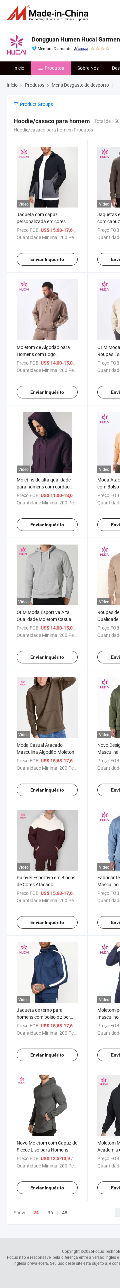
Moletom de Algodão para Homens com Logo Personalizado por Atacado (45, 354)
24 (36, 1212)
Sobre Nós (88, 68)
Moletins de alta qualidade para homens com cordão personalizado (44, 486)
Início (18, 68)
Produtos (54, 68)
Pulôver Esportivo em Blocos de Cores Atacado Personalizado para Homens (46, 884)
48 (64, 1212)
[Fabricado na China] (49, 13)
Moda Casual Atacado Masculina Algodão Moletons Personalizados (47, 752)
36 (50, 1212)
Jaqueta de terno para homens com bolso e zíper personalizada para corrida (44, 1017)
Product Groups (36, 104)
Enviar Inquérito (47, 259)
